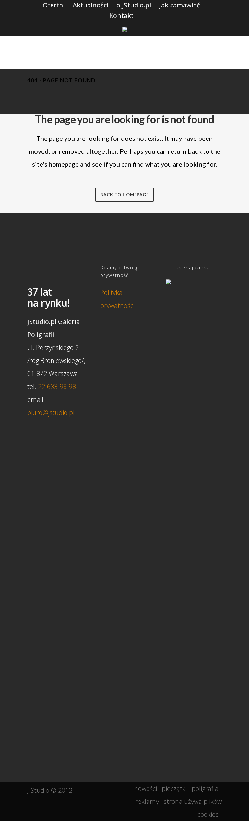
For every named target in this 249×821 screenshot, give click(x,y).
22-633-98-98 (57, 386)
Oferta (53, 5)
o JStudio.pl (133, 5)
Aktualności (90, 5)
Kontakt (121, 15)
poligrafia (205, 788)
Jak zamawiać (179, 5)
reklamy (147, 801)
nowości (145, 788)
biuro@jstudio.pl (51, 412)
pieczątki (174, 788)
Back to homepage (124, 194)
